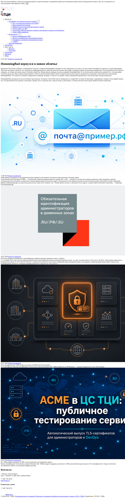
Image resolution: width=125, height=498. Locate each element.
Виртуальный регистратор (21, 25)
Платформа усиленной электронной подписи (27, 40)
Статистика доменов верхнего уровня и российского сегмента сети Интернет (38, 30)
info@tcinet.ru (5, 480)
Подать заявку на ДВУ (19, 28)
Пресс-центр (9, 47)
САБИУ (15, 41)
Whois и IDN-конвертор (20, 32)
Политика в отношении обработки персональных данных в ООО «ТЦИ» (60, 496)
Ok (27, 3)
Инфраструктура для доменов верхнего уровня (28, 27)
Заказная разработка (15, 43)
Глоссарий (12, 50)
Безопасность (13, 34)
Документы (8, 45)
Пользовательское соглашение (25, 496)
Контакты (8, 54)
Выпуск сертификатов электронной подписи (27, 38)
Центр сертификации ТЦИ (21, 36)
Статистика (8, 52)
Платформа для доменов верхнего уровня (22, 21)
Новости (11, 49)
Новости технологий (15, 59)
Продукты (8, 19)
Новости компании (14, 176)
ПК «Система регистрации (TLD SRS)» (25, 23)
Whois (7, 56)
